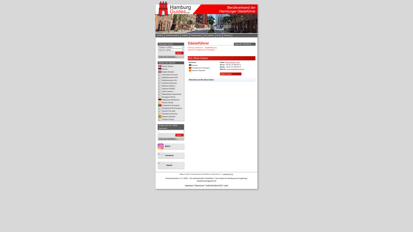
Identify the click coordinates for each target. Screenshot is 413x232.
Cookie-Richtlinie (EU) (214, 185)
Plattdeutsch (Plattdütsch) (170, 100)
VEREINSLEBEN (172, 35)
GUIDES (184, 35)
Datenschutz (199, 185)
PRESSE (227, 35)
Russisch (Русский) (168, 111)
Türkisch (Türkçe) (168, 119)
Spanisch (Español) (168, 116)
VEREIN (160, 35)
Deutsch (165, 69)
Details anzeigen (226, 74)
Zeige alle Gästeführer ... (243, 44)
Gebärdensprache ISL (169, 80)
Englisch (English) (168, 72)
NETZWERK (209, 35)
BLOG (218, 35)
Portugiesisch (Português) (171, 105)
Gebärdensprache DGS (170, 77)
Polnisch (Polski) (167, 102)
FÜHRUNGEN (196, 35)
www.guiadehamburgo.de (235, 69)
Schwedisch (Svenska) (169, 114)
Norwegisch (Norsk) (168, 97)
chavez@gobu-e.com (232, 62)
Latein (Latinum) (167, 91)
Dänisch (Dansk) (167, 66)
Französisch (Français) (170, 75)
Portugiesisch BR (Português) (172, 108)
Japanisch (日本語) (168, 88)
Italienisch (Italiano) (168, 86)
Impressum (189, 185)
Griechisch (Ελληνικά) (169, 83)
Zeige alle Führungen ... (168, 57)
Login (226, 185)
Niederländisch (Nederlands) (171, 94)
